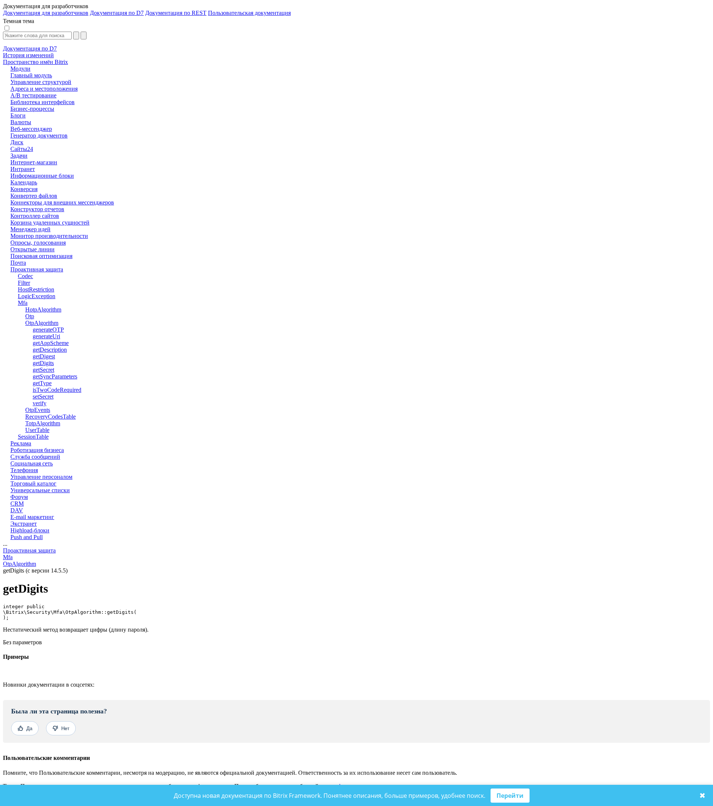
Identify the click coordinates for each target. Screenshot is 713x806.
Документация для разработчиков (45, 13)
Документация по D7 (117, 13)
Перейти (510, 796)
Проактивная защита (29, 550)
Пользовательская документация (249, 13)
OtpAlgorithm (19, 564)
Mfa (8, 557)
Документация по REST (175, 13)
